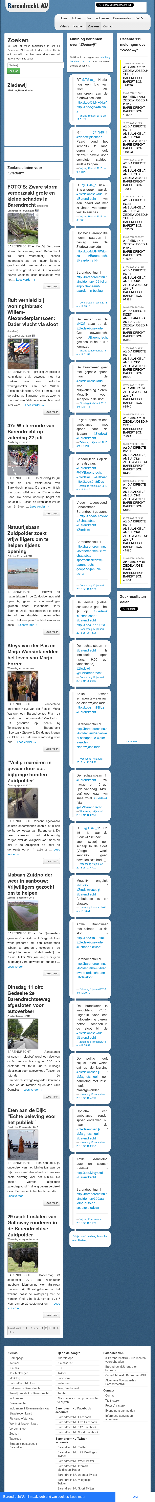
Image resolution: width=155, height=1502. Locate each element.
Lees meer (51, 286)
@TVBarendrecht (89, 472)
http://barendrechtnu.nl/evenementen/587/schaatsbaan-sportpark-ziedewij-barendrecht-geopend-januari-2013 (92, 560)
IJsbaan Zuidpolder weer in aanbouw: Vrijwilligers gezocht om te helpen (30, 883)
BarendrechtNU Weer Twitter (76, 1461)
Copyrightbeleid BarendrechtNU (125, 1375)
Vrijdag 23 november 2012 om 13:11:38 (89, 1221)
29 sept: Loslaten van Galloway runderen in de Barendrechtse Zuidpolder (32, 1225)
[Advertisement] (35, 154)
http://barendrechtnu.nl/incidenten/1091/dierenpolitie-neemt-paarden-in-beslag (92, 284)
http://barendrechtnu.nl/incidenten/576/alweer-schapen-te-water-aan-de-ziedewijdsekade (92, 737)
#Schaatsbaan (86, 520)
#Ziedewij (101, 433)
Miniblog (14, 1378)
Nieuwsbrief (65, 1363)
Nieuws (14, 1368)
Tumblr (62, 1393)
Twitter (62, 1373)
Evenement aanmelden (120, 1410)
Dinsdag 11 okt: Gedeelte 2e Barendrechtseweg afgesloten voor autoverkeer (28, 998)
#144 (95, 260)
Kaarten (78, 26)
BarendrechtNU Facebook (74, 1417)
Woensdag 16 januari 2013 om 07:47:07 (89, 865)
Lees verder (25, 279)
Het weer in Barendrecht (25, 1388)
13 (9, 1332)
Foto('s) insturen (115, 1405)
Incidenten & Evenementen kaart (30, 1408)
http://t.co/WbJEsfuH (90, 937)
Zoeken (93, 26)
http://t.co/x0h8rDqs (90, 481)
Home (63, 18)
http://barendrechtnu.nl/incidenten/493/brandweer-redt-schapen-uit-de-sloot (92, 970)
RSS (60, 1368)
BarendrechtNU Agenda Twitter (77, 1475)
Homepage (16, 1358)
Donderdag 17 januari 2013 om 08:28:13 (90, 678)
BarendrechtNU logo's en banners (121, 1368)
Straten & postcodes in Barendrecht (23, 1445)
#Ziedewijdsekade (89, 194)
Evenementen (122, 18)
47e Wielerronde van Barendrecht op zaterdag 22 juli (30, 431)
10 (50, 1328)
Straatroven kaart (20, 1413)
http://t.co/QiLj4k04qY (91, 102)
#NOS (80, 323)
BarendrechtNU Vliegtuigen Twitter (75, 1481)
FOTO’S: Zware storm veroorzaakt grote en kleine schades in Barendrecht (32, 195)
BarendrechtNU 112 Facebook (77, 1427)
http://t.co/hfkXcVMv (94, 516)
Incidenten (102, 18)
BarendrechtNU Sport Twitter (76, 1488)
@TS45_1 (89, 79)
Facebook (64, 1378)
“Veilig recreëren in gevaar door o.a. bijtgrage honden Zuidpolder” (29, 771)
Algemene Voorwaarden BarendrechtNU (120, 1382)
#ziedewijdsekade (89, 136)
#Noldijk (82, 885)
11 (54, 1328)
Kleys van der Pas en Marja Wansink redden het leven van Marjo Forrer (33, 654)
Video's (64, 26)
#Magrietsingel (87, 1076)
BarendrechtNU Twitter (72, 1447)
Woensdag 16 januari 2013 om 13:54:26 (89, 760)
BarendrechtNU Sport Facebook (78, 1432)
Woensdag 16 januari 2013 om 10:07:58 (89, 812)
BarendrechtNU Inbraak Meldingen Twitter (73, 1468)
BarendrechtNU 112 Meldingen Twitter (77, 1454)
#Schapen (83, 946)
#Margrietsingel (87, 1133)
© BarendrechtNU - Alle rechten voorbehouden (125, 1359)
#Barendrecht (86, 198)
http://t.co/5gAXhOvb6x (92, 109)
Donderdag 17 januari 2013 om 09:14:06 (90, 630)
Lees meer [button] (77, 1496)
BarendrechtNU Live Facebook (77, 1422)
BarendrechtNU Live (22, 1383)
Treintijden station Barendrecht (29, 1393)
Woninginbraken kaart (23, 1423)
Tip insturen (112, 1400)
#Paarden (83, 260)
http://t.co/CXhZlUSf (90, 624)
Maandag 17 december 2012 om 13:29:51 (90, 1144)
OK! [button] (135, 1496)
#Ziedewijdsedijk (88, 889)
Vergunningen (18, 1428)
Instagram (64, 1383)
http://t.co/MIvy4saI (89, 1172)
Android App (65, 1358)
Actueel (76, 18)
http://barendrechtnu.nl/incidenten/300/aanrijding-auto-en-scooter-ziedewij (92, 1200)
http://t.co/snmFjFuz (90, 707)
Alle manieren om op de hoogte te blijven (78, 1400)
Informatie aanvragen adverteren (119, 1417)
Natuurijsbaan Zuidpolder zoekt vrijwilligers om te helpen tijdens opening (27, 539)
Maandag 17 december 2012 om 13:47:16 (90, 1096)
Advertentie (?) (134, 741)
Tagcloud (15, 1438)
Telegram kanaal (68, 1388)
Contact (108, 26)
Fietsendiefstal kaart (22, 1418)
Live (88, 18)
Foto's (139, 18)
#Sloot (96, 946)
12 (58, 1328)
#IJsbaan (101, 477)
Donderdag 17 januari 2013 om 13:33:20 (90, 587)
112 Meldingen (18, 1373)
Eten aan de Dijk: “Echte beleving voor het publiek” (31, 1116)
